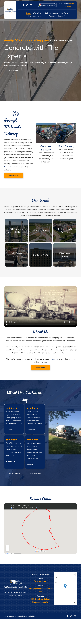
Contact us (9, 167)
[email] (31, 5)
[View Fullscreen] (56, 581)
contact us (54, 359)
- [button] (56, 577)
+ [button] (56, 574)
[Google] (27, 5)
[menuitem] (28, 13)
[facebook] (23, 5)
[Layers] (74, 574)
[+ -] (65, 588)
